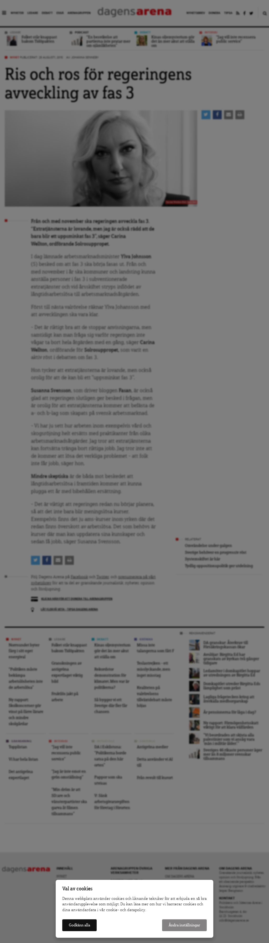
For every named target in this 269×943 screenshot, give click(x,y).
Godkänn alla (79, 925)
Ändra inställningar (184, 925)
